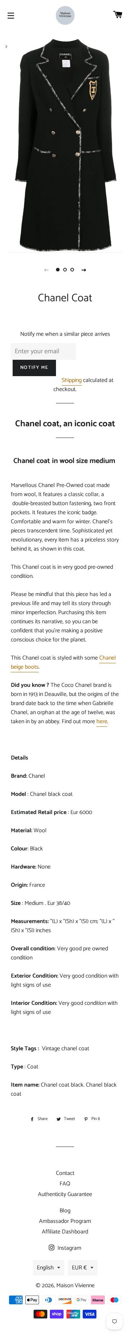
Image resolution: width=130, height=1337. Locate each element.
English (45, 1268)
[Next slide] (84, 270)
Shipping (72, 380)
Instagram (68, 1248)
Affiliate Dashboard (65, 1232)
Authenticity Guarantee (65, 1194)
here (101, 721)
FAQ (65, 1184)
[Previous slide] (46, 270)
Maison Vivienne (75, 1285)
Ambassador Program (65, 1221)
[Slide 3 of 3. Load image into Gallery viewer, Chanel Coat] (72, 269)
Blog (65, 1211)
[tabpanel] (65, 145)
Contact (65, 1173)
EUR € (79, 1268)
